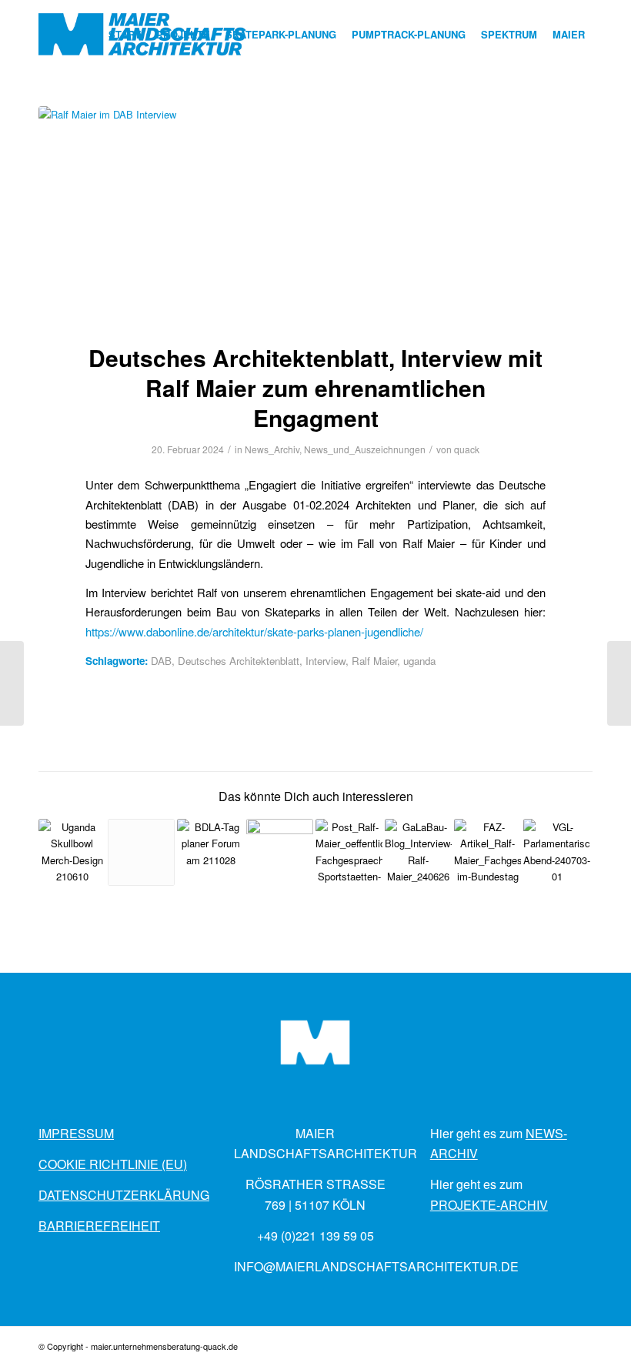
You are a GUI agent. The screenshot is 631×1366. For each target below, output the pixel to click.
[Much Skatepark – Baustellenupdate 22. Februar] (619, 683)
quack (466, 449)
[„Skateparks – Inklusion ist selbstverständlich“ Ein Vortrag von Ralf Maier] (210, 852)
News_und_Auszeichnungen (365, 449)
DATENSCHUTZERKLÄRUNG (123, 1195)
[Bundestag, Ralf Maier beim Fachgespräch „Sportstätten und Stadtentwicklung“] (487, 852)
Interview (325, 660)
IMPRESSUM (76, 1133)
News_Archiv (272, 449)
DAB (161, 660)
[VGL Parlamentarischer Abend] (556, 852)
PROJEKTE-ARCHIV (489, 1205)
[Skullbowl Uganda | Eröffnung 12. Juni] (71, 852)
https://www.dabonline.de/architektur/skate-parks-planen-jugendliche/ (254, 631)
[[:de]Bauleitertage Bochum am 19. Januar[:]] (12, 683)
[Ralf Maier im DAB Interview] (315, 214)
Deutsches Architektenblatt (238, 660)
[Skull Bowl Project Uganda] (141, 852)
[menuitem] (125, 34)
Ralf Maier (374, 660)
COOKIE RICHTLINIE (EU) (112, 1164)
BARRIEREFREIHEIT (99, 1225)
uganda (419, 660)
